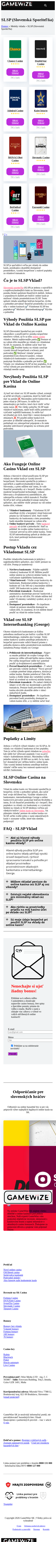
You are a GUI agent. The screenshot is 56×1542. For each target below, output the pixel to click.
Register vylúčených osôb (34, 1440)
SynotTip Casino (11, 1303)
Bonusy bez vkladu (12, 1326)
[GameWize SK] (17, 6)
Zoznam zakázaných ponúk (16, 1443)
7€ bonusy (8, 1337)
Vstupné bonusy (11, 1329)
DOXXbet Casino (12, 1300)
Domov (4, 26)
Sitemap (36, 1529)
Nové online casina (12, 1269)
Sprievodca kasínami (13, 1275)
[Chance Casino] (15, 57)
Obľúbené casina (11, 1272)
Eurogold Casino (40, 207)
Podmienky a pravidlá (21, 1529)
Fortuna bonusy (10, 1331)
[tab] (28, 840)
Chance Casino (15, 61)
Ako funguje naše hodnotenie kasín (20, 1280)
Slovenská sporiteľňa (13, 287)
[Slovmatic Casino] (41, 153)
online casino (39, 336)
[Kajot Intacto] (41, 107)
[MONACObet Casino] (15, 153)
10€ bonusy (8, 1334)
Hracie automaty (11, 1362)
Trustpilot (7, 1504)
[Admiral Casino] (15, 107)
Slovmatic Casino (41, 157)
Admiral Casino (15, 110)
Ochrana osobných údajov (34, 1526)
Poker (6, 1360)
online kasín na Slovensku (31, 810)
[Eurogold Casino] (41, 203)
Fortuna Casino (10, 1298)
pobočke (46, 751)
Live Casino (9, 1365)
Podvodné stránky (11, 1277)
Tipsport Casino (10, 1308)
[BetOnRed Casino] (15, 203)
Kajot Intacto (40, 110)
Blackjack (8, 1357)
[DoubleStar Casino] (41, 57)
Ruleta (6, 1354)
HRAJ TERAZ (15, 72)
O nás (6, 1422)
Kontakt (46, 1529)
